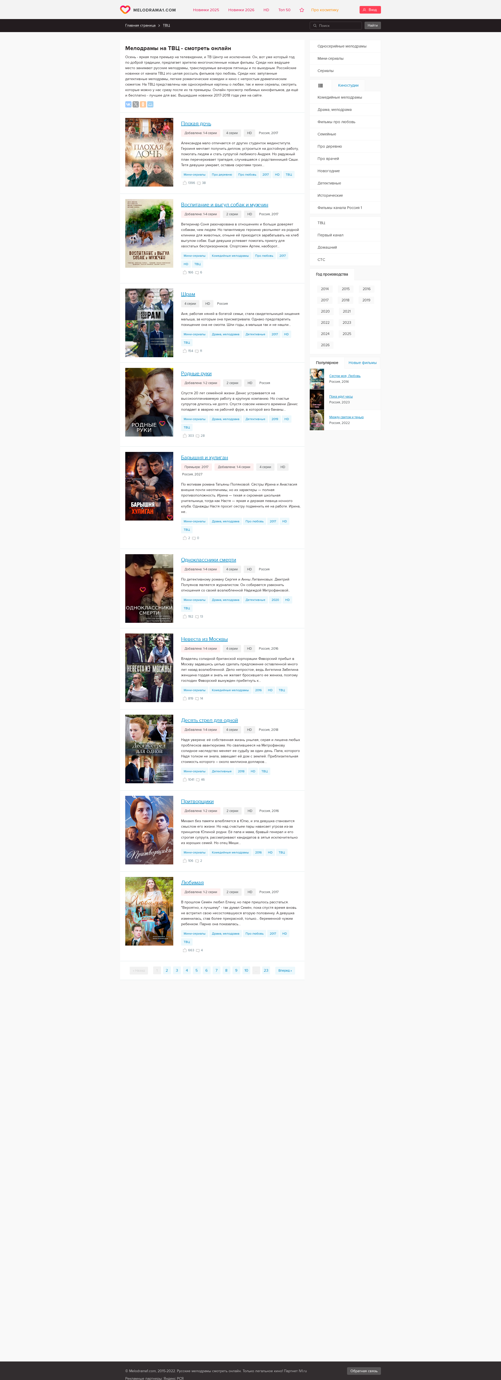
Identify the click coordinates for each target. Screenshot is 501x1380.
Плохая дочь (196, 124)
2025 (347, 334)
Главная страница (140, 25)
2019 (275, 419)
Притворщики (197, 801)
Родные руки (196, 374)
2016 (258, 690)
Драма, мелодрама (225, 334)
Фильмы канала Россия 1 (340, 207)
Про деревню (222, 174)
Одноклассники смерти (208, 560)
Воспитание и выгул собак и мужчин (224, 205)
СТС (321, 259)
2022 (325, 322)
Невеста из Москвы (204, 639)
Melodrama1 (148, 9)
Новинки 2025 (206, 10)
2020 (275, 600)
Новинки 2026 (241, 10)
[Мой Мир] (150, 104)
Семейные (327, 134)
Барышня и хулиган (204, 458)
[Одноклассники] (143, 104)
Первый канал (330, 235)
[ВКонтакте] (128, 104)
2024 (325, 334)
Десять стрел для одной (209, 720)
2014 (325, 289)
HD (266, 10)
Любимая (192, 883)
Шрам (188, 294)
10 (246, 970)
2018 (241, 771)
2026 (325, 345)
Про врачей (328, 158)
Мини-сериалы (195, 174)
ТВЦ (166, 25)
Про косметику (323, 10)
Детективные (255, 334)
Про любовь (247, 174)
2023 (347, 322)
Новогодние (329, 171)
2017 (266, 174)
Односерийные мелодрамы (342, 46)
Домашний (327, 247)
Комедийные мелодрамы (230, 256)
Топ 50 (284, 10)
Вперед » (285, 971)
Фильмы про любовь (336, 122)
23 (266, 970)
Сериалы (326, 70)
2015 (346, 289)
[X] (136, 104)
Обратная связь (364, 1371)
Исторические (330, 195)
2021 (347, 311)
